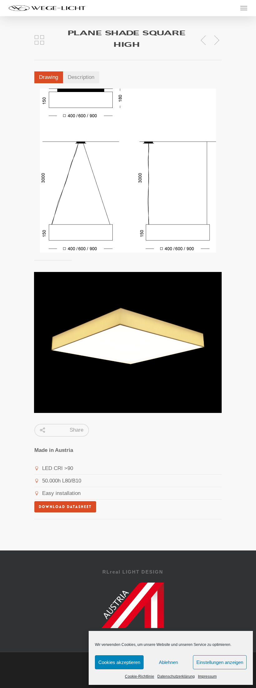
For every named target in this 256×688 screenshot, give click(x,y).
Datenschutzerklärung (176, 676)
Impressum (207, 676)
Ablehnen (168, 662)
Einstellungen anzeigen (219, 662)
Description (81, 77)
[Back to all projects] (39, 40)
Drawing (48, 77)
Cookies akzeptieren (119, 662)
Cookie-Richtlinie (139, 676)
